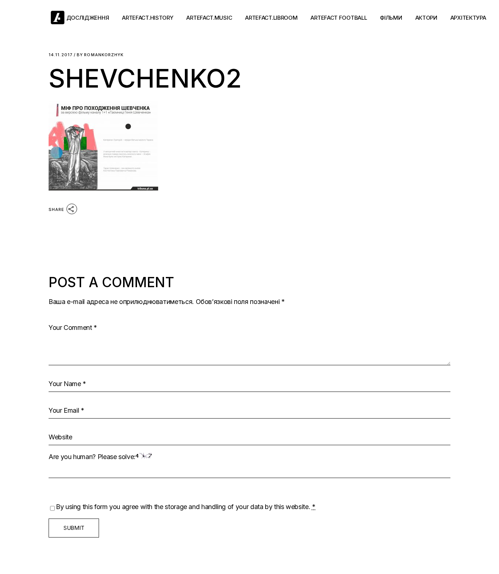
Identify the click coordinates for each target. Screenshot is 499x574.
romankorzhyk (100, 55)
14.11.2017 (61, 55)
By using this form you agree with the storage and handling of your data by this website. (186, 507)
